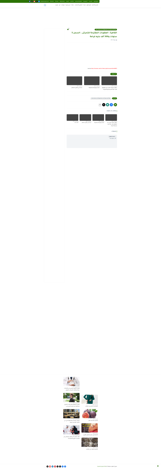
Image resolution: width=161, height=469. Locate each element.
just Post (72, 1)
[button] (111, 104)
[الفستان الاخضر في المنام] (89, 399)
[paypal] (30, 1)
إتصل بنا (90, 1)
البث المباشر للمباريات (44, 1)
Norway (56, 1)
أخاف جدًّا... (76, 122)
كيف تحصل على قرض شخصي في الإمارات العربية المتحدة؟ (72, 437)
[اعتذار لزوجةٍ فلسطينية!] (92, 80)
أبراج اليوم (89, 5)
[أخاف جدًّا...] (72, 117)
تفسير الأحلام (95, 5)
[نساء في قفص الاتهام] (74, 80)
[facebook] (39, 1)
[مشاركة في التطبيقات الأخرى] (100, 104)
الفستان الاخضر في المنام (92, 406)
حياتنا (72, 5)
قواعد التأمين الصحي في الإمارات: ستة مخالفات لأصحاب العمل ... (72, 389)
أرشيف (67, 1)
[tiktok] (32, 1)
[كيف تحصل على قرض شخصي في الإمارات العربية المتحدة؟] (71, 429)
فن (59, 5)
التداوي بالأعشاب (78, 5)
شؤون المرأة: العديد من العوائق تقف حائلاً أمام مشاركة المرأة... (109, 88)
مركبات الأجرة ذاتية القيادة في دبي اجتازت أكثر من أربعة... (72, 421)
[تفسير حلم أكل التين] (89, 413)
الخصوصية (85, 1)
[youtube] (34, 1)
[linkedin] (52, 466)
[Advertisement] (80, 19)
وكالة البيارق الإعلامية (101, 466)
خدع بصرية (68, 5)
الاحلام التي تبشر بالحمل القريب (90, 434)
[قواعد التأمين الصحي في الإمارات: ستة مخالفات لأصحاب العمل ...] (71, 381)
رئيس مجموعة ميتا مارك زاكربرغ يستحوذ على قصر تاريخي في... (72, 405)
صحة (84, 5)
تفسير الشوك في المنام (92, 449)
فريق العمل (96, 1)
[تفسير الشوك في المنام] (89, 442)
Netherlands (62, 1)
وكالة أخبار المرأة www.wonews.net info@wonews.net (106, 29)
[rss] (45, 466)
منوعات (63, 5)
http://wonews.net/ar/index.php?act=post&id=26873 (104, 68)
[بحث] (45, 5)
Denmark (52, 1)
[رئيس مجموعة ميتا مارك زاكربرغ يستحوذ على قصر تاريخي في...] (71, 397)
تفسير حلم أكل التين (93, 420)
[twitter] (37, 1)
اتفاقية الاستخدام (78, 1)
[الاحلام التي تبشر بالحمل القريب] (89, 428)
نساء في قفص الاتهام (77, 87)
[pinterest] (55, 466)
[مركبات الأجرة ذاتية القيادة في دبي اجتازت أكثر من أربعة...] (71, 413)
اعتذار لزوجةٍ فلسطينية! (94, 87)
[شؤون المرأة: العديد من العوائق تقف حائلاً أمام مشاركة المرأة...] (109, 80)
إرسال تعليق (112, 136)
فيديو (57, 5)
